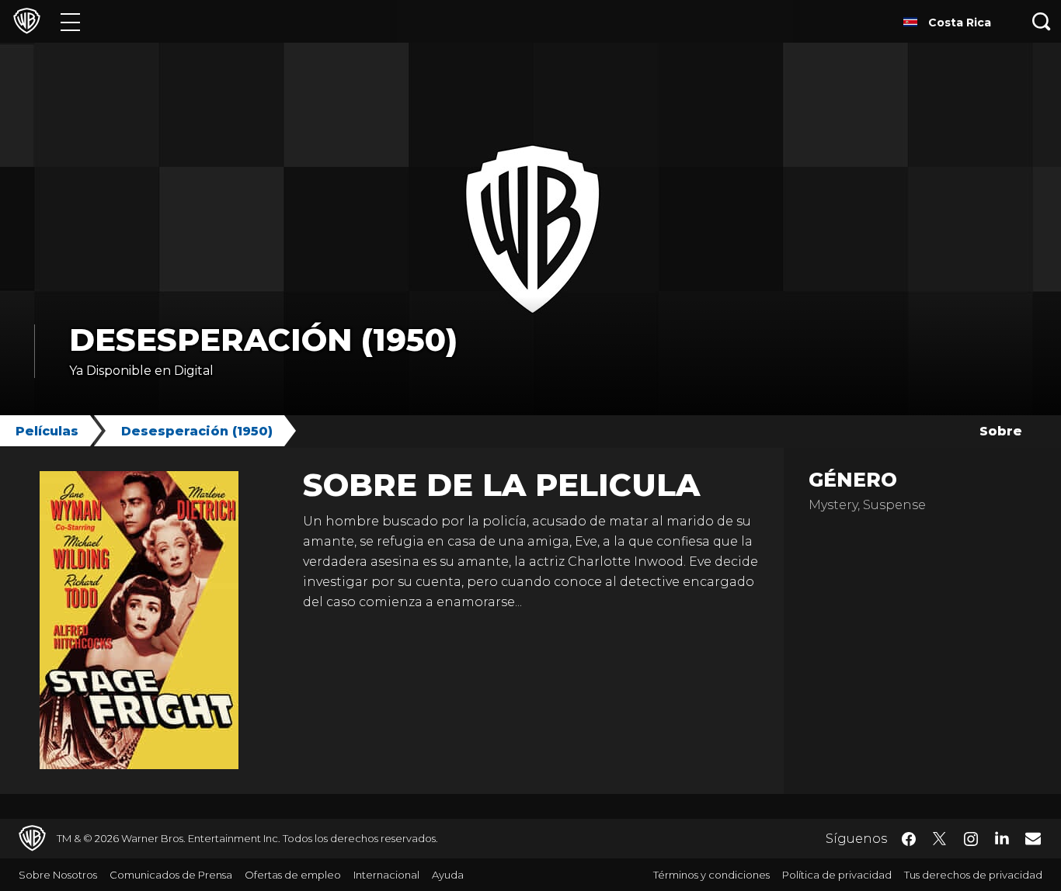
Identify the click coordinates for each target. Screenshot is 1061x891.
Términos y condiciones (711, 874)
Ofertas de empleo (293, 874)
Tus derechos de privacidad (973, 874)
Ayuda (448, 874)
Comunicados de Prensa (171, 874)
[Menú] (70, 21)
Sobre (1000, 431)
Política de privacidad (837, 874)
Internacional (386, 874)
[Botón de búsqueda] (1041, 21)
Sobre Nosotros (58, 874)
